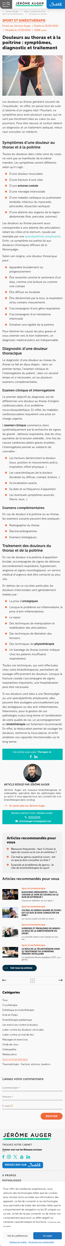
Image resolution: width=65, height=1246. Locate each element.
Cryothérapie (9, 1005)
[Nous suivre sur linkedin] (28, 1157)
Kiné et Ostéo (10, 1015)
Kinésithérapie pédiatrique (17, 1019)
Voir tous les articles (21, 968)
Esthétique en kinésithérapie (18, 1010)
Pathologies (11, 1180)
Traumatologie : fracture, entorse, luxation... (27, 1064)
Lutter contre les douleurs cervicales (23, 1029)
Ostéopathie (9, 1049)
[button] (4, 980)
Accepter (47, 1235)
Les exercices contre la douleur (20, 1024)
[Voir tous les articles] (32, 980)
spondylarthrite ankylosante (42, 236)
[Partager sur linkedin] (35, 757)
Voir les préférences (17, 1235)
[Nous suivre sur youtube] (22, 1157)
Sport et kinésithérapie (15, 1059)
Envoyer (51, 1116)
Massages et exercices (15, 1039)
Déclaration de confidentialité (41, 1242)
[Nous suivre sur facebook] (3, 1157)
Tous (5, 1000)
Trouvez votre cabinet (17, 1144)
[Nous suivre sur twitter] (15, 1157)
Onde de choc (10, 1044)
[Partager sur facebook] (30, 757)
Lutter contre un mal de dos (18, 1034)
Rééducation (9, 1054)
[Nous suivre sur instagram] (9, 1157)
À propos (9, 1175)
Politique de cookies (18, 1242)
